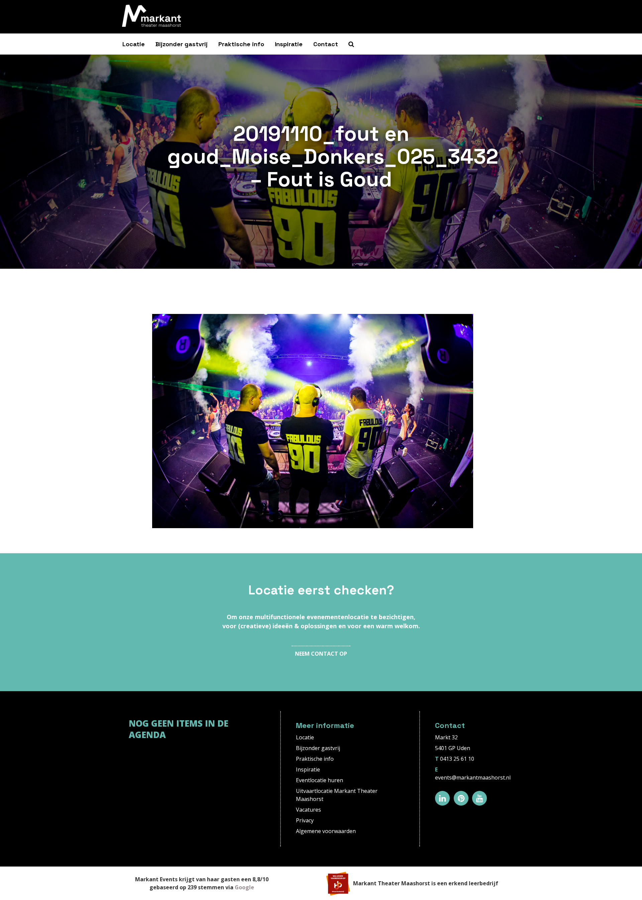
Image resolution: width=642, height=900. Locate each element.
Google (244, 887)
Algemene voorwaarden (326, 831)
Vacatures (308, 809)
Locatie (133, 44)
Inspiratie (289, 44)
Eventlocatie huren (319, 780)
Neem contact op (321, 653)
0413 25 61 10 (457, 758)
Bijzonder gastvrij (181, 44)
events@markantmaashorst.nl (473, 777)
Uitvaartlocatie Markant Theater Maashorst (337, 795)
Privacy (305, 820)
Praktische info (241, 44)
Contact (325, 44)
